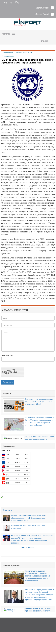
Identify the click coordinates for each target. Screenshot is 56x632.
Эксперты (7, 509)
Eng (17, 2)
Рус (11, 2)
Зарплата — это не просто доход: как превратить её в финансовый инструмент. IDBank (39, 401)
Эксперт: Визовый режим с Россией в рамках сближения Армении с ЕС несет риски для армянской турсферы (29, 518)
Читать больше (28, 547)
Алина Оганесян (8, 56)
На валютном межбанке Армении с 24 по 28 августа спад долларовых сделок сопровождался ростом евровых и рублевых (39, 421)
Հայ (5, 2)
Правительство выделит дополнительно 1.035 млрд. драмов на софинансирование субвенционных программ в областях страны (37, 576)
